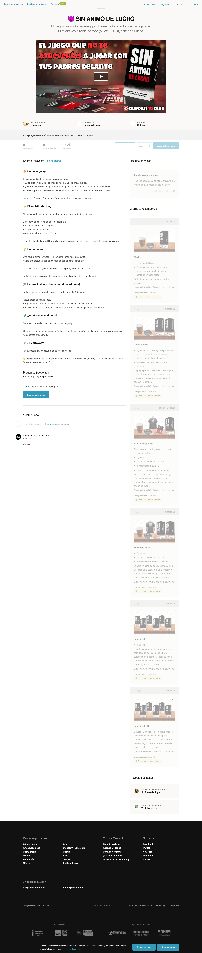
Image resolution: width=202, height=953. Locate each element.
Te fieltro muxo (149, 808)
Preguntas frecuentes (34, 887)
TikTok (146, 859)
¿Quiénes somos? (112, 855)
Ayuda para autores (73, 887)
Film (65, 855)
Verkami (101, 4)
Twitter (146, 847)
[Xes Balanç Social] (61, 933)
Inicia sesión (150, 4)
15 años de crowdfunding (116, 859)
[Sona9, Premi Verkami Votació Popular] (165, 933)
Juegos (67, 859)
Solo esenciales (144, 947)
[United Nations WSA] (85, 933)
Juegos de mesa (92, 125)
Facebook (148, 844)
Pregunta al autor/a (36, 395)
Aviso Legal (161, 905)
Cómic (66, 851)
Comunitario (29, 851)
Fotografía (28, 859)
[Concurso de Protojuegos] (117, 933)
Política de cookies (73, 949)
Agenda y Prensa (112, 847)
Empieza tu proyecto (36, 4)
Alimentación (30, 844)
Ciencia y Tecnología (74, 847)
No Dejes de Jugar (151, 792)
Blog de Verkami (111, 844)
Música (27, 863)
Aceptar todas (168, 947)
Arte (65, 844)
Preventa (55, 4)
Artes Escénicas (31, 847)
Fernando (36, 125)
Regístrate (165, 4)
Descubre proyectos (13, 4)
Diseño (27, 855)
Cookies (175, 905)
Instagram (148, 855)
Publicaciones (70, 863)
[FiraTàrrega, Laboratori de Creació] (141, 933)
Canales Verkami (112, 851)
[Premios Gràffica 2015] (37, 933)
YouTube (147, 851)
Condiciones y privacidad (140, 905)
